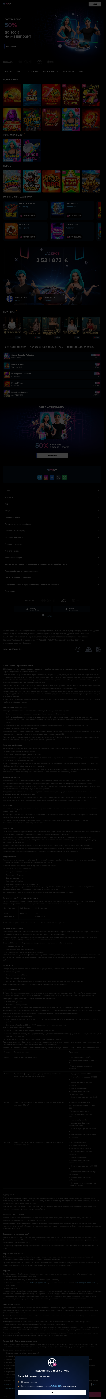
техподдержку (69, 1386)
